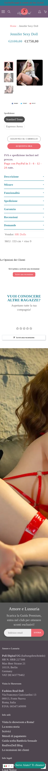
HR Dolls (20, 234)
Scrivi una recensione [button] (25, 337)
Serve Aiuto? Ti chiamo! (29, 765)
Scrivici (6, 731)
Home (13, 26)
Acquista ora (24, 146)
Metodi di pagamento (14, 736)
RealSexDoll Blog (12, 745)
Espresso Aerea (14, 126)
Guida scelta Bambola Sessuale (19, 740)
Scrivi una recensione (24, 274)
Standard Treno (14, 119)
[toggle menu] (3, 12)
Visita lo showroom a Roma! (18, 722)
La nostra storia (10, 726)
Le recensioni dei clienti (15, 750)
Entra (37, 633)
